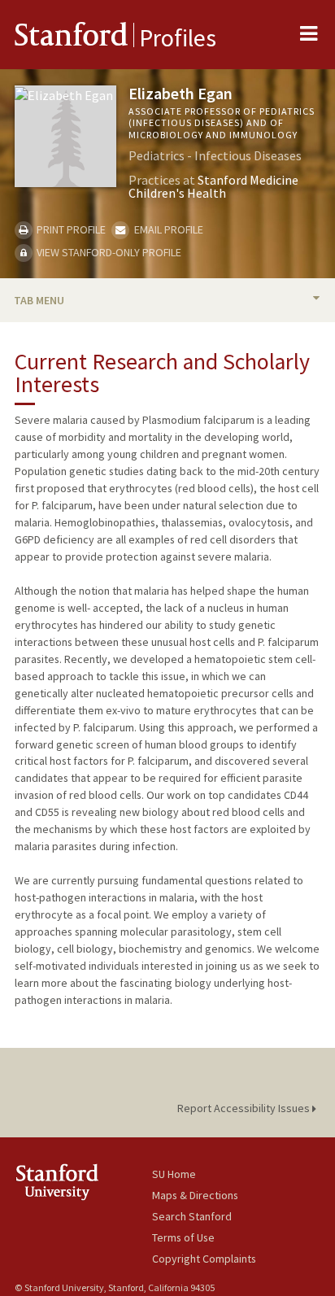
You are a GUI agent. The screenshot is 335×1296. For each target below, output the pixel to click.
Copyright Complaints (204, 1258)
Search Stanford (192, 1216)
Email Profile (167, 229)
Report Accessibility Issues (244, 1108)
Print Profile (70, 229)
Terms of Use (183, 1237)
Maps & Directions (195, 1195)
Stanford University (83, 1182)
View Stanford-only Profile (107, 252)
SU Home (174, 1174)
